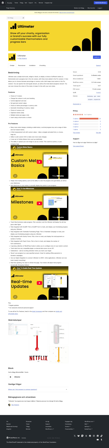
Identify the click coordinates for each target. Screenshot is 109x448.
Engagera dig (68, 421)
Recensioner (21, 65)
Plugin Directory (10, 8)
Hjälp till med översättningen (66, 12)
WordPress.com (89, 421)
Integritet (8, 429)
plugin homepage (37, 311)
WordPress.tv (49, 429)
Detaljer (12, 65)
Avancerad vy (77, 104)
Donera (67, 426)
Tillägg (28, 426)
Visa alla (98, 132)
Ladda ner (97, 57)
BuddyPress (88, 429)
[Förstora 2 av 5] (46, 325)
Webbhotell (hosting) (12, 426)
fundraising (90, 96)
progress (90, 99)
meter (98, 96)
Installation (32, 65)
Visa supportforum (78, 146)
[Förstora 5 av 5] (66, 348)
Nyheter (8, 424)
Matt (86, 424)
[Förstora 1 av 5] (25, 325)
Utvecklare (48, 426)
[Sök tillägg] (23, 17)
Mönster (28, 429)
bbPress (87, 426)
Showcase (28, 421)
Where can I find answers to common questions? (22, 389)
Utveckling (42, 65)
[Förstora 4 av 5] (66, 325)
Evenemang (68, 424)
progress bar (97, 99)
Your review (76, 132)
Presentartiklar (69, 429)
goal (95, 96)
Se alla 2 (98, 92)
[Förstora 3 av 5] (46, 357)
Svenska (24, 438)
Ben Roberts (23, 58)
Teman (28, 424)
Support (98, 65)
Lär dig (47, 421)
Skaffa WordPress (100, 2)
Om (7, 421)
